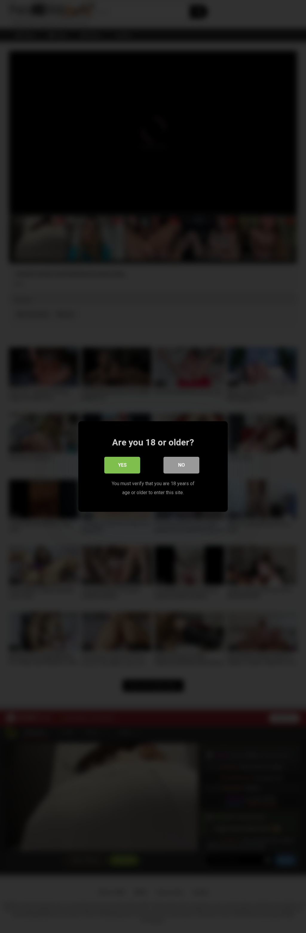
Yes (122, 465)
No (181, 465)
